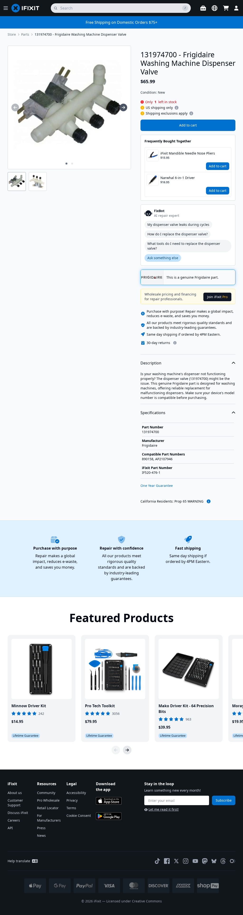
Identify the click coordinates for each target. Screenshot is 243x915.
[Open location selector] (214, 8)
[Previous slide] (116, 750)
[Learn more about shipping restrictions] (176, 108)
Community (46, 792)
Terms (71, 808)
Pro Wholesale (48, 800)
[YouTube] (195, 861)
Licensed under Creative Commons (134, 901)
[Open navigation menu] (5, 8)
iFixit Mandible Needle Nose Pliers (187, 153)
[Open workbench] (203, 8)
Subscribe (224, 800)
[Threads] (223, 861)
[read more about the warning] (208, 501)
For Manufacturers (49, 818)
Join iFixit (217, 297)
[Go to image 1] (66, 163)
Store (12, 34)
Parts (25, 34)
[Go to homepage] (27, 8)
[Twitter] (176, 861)
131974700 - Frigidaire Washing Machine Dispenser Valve (80, 34)
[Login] (236, 8)
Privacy (72, 800)
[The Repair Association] (232, 861)
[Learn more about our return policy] (175, 343)
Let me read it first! (164, 809)
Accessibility (76, 792)
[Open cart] (226, 8)
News (41, 835)
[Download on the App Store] (109, 801)
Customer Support (15, 802)
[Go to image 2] (72, 163)
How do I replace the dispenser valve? (177, 234)
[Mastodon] (205, 861)
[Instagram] (186, 861)
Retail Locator (48, 808)
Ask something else (162, 258)
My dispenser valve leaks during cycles (178, 224)
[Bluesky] (213, 861)
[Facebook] (167, 861)
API (10, 828)
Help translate (19, 861)
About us (15, 792)
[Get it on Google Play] (109, 816)
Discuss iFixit (18, 812)
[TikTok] (157, 861)
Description (150, 363)
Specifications (152, 412)
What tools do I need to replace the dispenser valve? (183, 246)
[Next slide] (127, 750)
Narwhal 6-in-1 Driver (177, 177)
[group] (15, 107)
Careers (14, 820)
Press (41, 828)
